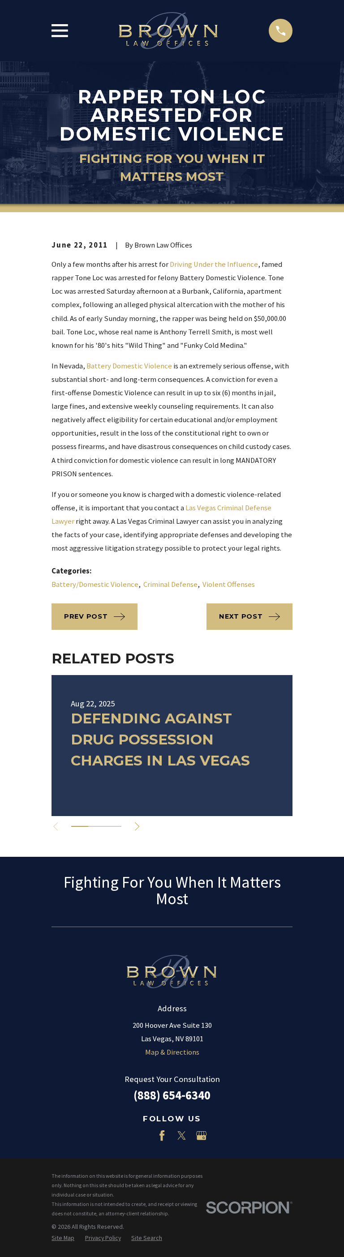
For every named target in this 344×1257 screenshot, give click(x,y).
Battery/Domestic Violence (95, 584)
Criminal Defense (170, 584)
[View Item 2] (96, 826)
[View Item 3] (113, 826)
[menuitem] (63, 1238)
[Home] (168, 31)
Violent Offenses (228, 584)
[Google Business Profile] (201, 1135)
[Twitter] (181, 1135)
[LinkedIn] (142, 1135)
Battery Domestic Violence (129, 366)
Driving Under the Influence (214, 264)
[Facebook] (162, 1135)
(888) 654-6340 (172, 1095)
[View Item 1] (79, 826)
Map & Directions (172, 1052)
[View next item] (137, 826)
